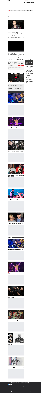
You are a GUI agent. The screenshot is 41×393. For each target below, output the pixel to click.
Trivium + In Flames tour (29, 10)
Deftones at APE (18, 10)
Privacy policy (28, 386)
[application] (16, 45)
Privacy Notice (9, 67)
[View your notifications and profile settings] (31, 0)
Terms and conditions (22, 386)
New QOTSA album (24, 10)
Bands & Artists (9, 12)
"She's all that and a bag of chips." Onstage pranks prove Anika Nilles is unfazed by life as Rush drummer (29, 76)
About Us (8, 386)
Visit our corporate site (26, 382)
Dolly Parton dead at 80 (13, 10)
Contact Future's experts (16, 386)
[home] (7, 2)
